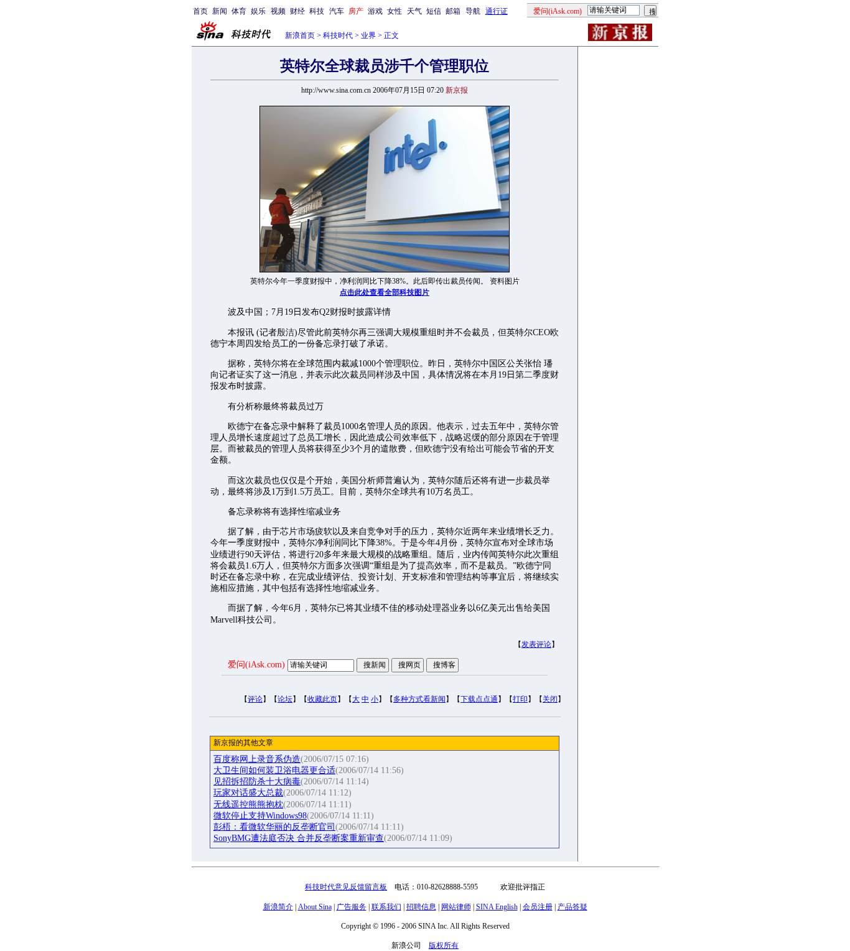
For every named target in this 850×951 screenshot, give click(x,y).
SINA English (497, 906)
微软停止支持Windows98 (260, 815)
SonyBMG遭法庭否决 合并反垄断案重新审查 (298, 838)
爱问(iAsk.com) (256, 664)
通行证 (496, 11)
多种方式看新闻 (419, 699)
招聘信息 (421, 906)
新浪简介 (278, 906)
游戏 (375, 11)
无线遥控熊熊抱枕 (248, 804)
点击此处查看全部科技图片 (384, 292)
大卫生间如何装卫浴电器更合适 (274, 770)
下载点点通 (479, 699)
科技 (316, 11)
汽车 (336, 11)
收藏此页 (322, 699)
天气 (414, 11)
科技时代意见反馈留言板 (346, 887)
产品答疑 (572, 906)
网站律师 (456, 906)
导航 (472, 11)
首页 (200, 11)
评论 (255, 699)
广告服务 (352, 906)
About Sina (315, 906)
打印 (520, 699)
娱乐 (258, 11)
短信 (433, 11)
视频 (278, 11)
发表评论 (536, 644)
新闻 (219, 11)
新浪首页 (300, 35)
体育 (238, 11)
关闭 (550, 699)
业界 (368, 35)
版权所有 (444, 945)
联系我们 (386, 906)
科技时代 (338, 35)
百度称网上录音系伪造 (257, 759)
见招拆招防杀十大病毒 (257, 781)
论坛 (285, 699)
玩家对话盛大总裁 (248, 792)
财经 (297, 11)
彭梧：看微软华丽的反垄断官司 (274, 827)
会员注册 (538, 906)
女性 (394, 11)
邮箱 (453, 11)
